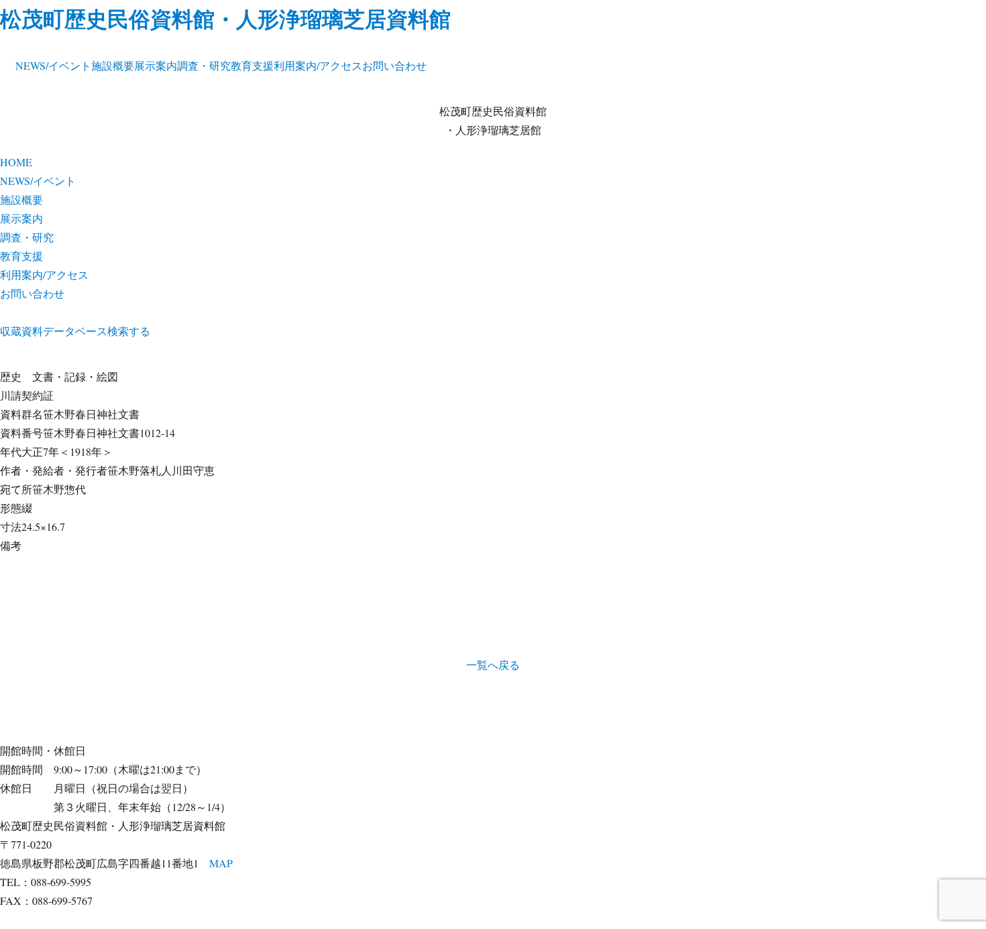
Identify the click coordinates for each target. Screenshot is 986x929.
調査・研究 (204, 65)
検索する (128, 331)
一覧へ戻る (493, 665)
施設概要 (112, 65)
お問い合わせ (394, 65)
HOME (16, 162)
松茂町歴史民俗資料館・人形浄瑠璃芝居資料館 (225, 18)
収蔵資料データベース (53, 331)
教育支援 (252, 65)
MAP (221, 863)
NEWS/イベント (53, 65)
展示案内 (155, 65)
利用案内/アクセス (318, 65)
